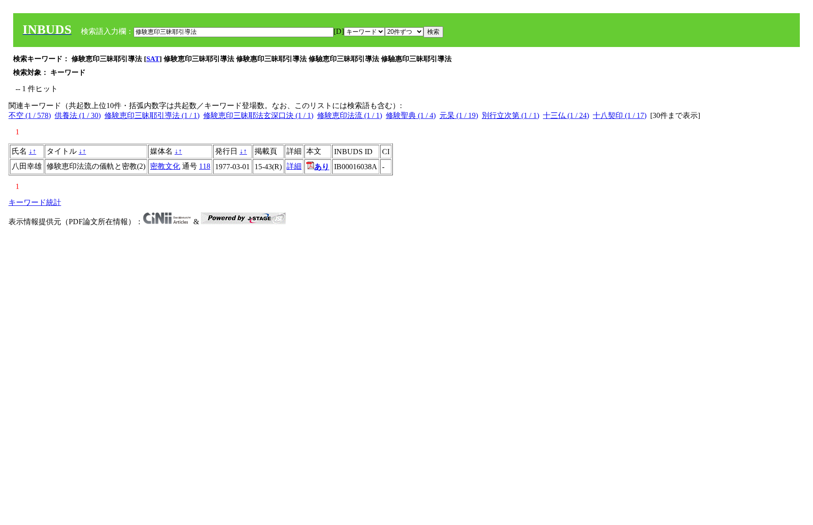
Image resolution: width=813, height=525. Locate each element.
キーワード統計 (34, 202)
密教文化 (165, 166)
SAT (152, 59)
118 (204, 166)
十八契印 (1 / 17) (619, 115)
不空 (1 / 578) (29, 115)
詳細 (294, 166)
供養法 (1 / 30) (78, 115)
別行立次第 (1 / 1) (510, 115)
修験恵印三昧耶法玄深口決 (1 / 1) (258, 115)
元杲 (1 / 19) (458, 115)
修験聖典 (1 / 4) (411, 115)
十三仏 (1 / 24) (566, 115)
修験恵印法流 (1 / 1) (349, 115)
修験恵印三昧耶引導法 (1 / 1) (151, 115)
